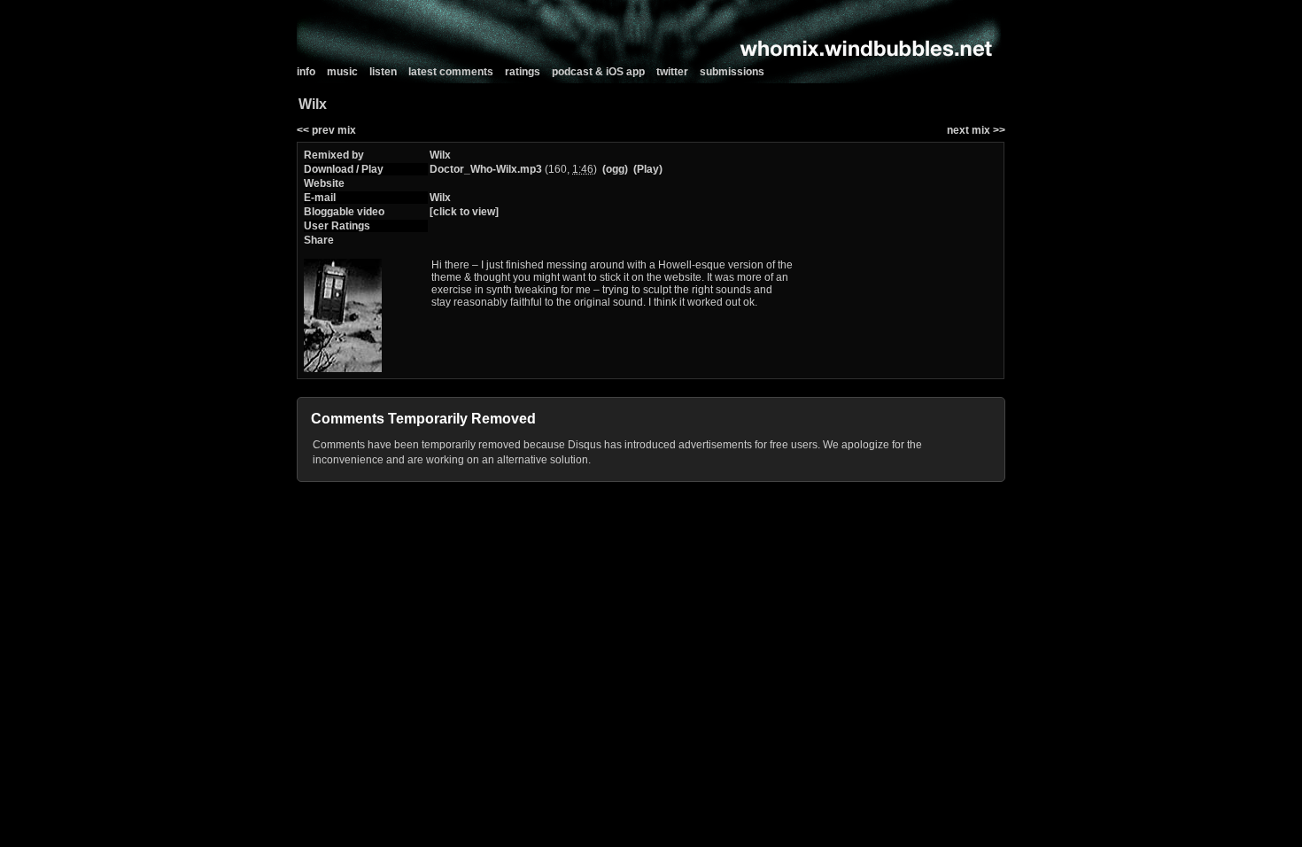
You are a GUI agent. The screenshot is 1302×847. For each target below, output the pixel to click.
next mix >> (976, 130)
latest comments (450, 72)
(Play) (648, 169)
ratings (522, 72)
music (342, 72)
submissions (732, 72)
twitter (672, 72)
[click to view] (464, 212)
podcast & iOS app (598, 72)
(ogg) (615, 169)
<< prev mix (326, 130)
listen (383, 72)
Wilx (440, 155)
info (306, 72)
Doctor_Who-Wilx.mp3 (486, 169)
